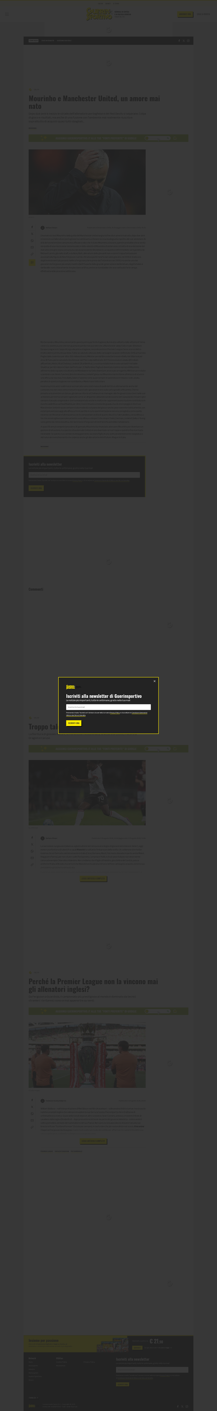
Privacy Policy (115, 713)
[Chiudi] (154, 681)
